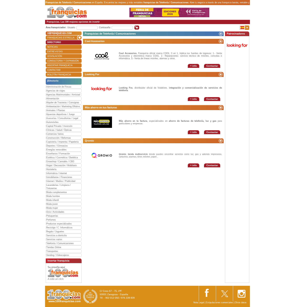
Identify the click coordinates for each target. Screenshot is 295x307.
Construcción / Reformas (58, 138)
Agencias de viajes (55, 90)
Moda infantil (52, 200)
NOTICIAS (52, 47)
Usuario (71, 27)
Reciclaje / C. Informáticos (59, 227)
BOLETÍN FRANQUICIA (59, 74)
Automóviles (52, 122)
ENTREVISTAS (55, 51)
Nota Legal (198, 302)
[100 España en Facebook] (207, 292)
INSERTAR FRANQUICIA (60, 65)
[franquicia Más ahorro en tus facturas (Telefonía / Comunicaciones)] (102, 122)
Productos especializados (59, 223)
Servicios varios (54, 239)
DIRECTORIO (54, 42)
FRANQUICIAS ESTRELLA (60, 37)
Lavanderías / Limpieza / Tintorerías (58, 187)
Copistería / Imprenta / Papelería (62, 142)
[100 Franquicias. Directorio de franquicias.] (67, 12)
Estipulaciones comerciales (220, 302)
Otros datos (241, 302)
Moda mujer (52, 208)
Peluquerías (52, 216)
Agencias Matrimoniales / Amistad (63, 94)
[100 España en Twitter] (224, 292)
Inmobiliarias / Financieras (59, 177)
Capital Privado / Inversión (59, 126)
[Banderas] (244, 27)
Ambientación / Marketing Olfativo (63, 106)
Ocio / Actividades (55, 212)
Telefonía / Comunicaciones (60, 243)
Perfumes (51, 219)
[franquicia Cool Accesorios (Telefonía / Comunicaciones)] (102, 55)
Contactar (212, 65)
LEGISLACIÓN (54, 56)
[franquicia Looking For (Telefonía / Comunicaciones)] (102, 89)
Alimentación (52, 98)
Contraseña (104, 27)
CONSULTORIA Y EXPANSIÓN (63, 60)
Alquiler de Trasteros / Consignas (62, 102)
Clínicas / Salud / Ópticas (59, 130)
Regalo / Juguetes (55, 231)
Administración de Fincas (58, 86)
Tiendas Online (53, 247)
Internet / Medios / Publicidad (60, 181)
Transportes (52, 251)
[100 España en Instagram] (241, 292)
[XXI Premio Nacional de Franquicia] (90, 296)
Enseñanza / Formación (58, 153)
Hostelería (51, 169)
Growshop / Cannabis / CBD (60, 161)
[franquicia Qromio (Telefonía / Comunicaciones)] (102, 155)
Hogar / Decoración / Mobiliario (61, 165)
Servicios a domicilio (56, 235)
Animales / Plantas (55, 110)
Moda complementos (56, 192)
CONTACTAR (53, 70)
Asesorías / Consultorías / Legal (62, 118)
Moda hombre (53, 196)
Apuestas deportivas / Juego (60, 114)
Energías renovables (56, 149)
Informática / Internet (56, 173)
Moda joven (52, 204)
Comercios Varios (55, 134)
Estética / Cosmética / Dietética (62, 157)
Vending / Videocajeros (57, 255)
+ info (193, 65)
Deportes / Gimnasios (57, 145)
